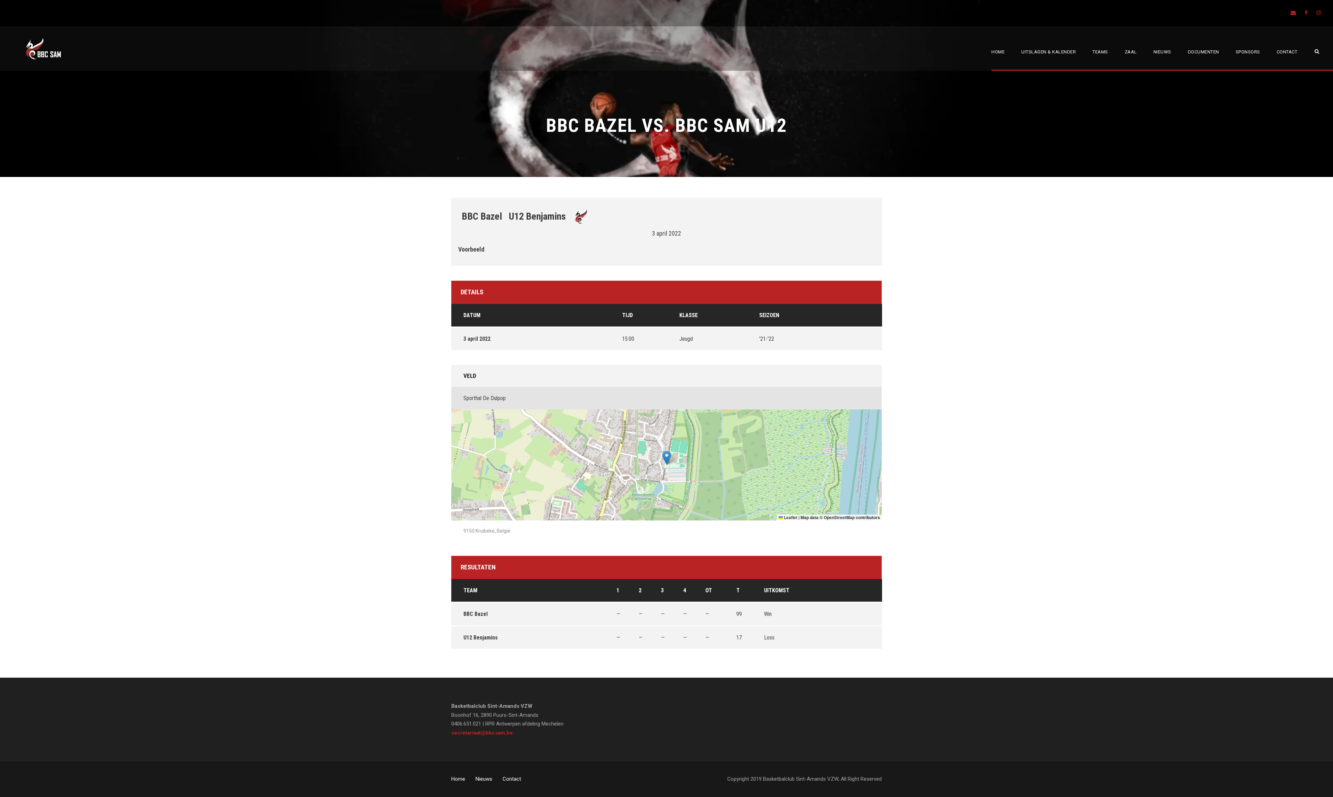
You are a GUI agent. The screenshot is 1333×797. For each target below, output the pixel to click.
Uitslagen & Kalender (1048, 51)
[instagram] (1318, 13)
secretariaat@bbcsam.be (482, 733)
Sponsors (1248, 51)
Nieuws (1162, 51)
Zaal (1131, 51)
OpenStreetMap (839, 517)
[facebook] (1306, 13)
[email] (1293, 13)
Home (998, 51)
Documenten (1203, 51)
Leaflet (790, 517)
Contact (1287, 51)
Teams (1100, 51)
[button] (666, 458)
